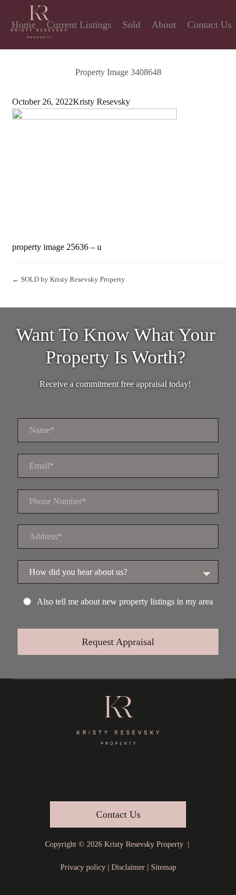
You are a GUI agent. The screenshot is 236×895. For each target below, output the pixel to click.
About (163, 24)
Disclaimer (128, 867)
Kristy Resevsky (101, 101)
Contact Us (209, 24)
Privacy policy (82, 867)
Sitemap (163, 867)
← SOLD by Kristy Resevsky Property (68, 279)
